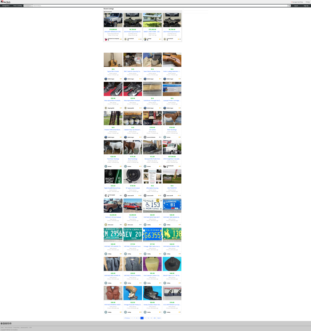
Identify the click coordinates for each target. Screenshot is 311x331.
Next (158, 318)
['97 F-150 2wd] (132, 206)
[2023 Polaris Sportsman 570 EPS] (132, 20)
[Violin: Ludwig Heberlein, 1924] (172, 60)
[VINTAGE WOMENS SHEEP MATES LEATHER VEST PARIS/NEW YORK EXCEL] (113, 293)
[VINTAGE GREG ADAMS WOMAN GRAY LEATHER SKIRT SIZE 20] (113, 264)
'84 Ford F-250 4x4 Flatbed (113, 217)
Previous (127, 318)
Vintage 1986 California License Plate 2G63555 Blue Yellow (152, 246)
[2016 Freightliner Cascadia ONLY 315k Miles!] (172, 147)
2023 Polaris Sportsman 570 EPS (132, 32)
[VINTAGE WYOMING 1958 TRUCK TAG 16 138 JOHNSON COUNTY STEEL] (172, 235)
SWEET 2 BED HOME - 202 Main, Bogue (152, 32)
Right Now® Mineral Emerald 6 (113, 188)
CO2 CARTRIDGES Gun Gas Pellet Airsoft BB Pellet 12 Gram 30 (172, 305)
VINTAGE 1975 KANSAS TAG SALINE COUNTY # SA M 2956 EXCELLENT (113, 246)
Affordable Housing (152, 188)
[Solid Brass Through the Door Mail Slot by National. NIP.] (152, 89)
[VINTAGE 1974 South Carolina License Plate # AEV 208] (132, 235)
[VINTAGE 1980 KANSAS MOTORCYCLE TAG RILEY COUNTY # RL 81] (172, 206)
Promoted (108, 12)
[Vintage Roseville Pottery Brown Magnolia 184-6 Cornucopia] (132, 293)
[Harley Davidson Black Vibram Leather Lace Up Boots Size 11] (152, 293)
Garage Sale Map (297, 2)
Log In (296, 5)
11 (145, 318)
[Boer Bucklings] (172, 118)
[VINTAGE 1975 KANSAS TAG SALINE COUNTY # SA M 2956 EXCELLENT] (113, 235)
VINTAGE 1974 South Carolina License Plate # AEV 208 (132, 246)
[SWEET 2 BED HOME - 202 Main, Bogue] (152, 20)
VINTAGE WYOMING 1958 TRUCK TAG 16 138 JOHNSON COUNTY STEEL (172, 246)
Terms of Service (8, 327)
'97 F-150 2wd (133, 217)
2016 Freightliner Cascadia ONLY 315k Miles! (172, 159)
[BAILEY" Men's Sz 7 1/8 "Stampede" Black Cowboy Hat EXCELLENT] (172, 264)
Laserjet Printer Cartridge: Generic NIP (172, 100)
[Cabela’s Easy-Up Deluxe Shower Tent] (132, 118)
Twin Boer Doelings (113, 159)
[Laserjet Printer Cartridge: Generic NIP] (172, 89)
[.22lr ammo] (152, 118)
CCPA (30, 327)
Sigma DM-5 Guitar (113, 71)
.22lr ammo (152, 130)
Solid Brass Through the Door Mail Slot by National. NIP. (152, 100)
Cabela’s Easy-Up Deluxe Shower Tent (132, 130)
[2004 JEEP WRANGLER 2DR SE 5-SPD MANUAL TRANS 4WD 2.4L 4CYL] (113, 20)
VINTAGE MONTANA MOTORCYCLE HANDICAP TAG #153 (152, 217)
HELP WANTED (172, 188)
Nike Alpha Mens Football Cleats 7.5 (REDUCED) (113, 100)
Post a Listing (18, 5)
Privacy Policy (16, 327)
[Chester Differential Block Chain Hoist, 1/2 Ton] (113, 118)
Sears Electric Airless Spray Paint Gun (152, 71)
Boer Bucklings (172, 130)
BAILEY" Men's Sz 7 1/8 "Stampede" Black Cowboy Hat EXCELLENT (172, 275)
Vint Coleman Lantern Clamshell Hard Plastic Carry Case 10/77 (152, 275)
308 (155, 318)
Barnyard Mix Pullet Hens (152, 159)
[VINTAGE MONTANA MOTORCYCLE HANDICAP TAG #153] (152, 206)
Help (308, 2)
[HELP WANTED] (172, 176)
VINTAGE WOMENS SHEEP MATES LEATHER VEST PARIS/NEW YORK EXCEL (113, 305)
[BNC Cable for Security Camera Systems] (132, 60)
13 (151, 318)
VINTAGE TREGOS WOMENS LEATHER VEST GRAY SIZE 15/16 (132, 275)
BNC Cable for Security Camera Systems (132, 71)
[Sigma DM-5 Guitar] (113, 60)
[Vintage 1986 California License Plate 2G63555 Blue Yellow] (152, 235)
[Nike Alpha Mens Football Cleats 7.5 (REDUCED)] (113, 89)
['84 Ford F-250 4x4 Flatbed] (113, 206)
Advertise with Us (24, 327)
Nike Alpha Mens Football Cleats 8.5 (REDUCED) (132, 100)
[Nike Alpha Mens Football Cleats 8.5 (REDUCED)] (132, 89)
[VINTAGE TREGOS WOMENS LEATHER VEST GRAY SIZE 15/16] (132, 264)
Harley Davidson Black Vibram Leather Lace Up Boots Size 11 (152, 305)
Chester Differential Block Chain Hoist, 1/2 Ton (113, 130)
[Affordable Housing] (152, 176)
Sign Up (306, 5)
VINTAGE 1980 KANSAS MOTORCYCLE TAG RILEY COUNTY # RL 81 (172, 217)
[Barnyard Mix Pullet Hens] (152, 147)
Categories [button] (5, 5)
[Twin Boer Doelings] (113, 147)
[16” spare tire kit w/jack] (132, 176)
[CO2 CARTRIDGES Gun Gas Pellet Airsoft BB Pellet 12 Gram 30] (172, 293)
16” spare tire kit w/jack (133, 188)
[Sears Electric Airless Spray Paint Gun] (152, 60)
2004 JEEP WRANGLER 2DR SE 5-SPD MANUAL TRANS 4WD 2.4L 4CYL (113, 32)
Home (2, 327)
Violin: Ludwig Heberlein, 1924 (172, 71)
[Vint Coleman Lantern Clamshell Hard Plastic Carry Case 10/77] (152, 264)
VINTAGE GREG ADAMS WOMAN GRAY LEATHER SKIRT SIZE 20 (113, 275)
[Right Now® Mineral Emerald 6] (113, 176)
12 (148, 318)
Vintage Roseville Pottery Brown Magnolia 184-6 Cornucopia (132, 305)
